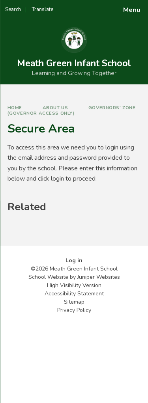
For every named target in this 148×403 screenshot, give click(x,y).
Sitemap (74, 302)
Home (14, 107)
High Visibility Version (74, 285)
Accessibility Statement (74, 293)
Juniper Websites (98, 277)
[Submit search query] (96, 7)
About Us (55, 107)
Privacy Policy (74, 310)
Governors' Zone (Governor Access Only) (71, 110)
